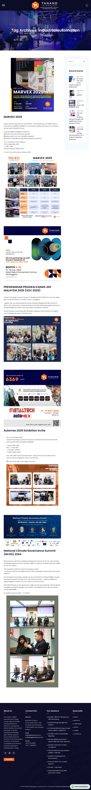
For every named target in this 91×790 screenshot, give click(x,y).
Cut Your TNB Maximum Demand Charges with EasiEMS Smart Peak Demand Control (76, 118)
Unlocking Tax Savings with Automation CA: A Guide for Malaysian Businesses (76, 134)
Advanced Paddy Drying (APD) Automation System (57, 772)
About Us (77, 720)
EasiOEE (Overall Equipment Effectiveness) (56, 757)
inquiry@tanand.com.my (33, 735)
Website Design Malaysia (63, 786)
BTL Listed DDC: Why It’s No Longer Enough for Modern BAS (76, 83)
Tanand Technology (30, 786)
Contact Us (77, 734)
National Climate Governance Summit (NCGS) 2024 (30, 552)
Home (76, 717)
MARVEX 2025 (13, 117)
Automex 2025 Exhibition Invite (24, 430)
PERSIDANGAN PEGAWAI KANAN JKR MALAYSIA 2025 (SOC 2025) (27, 288)
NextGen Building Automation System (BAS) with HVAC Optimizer (59, 740)
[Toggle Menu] (3, 5)
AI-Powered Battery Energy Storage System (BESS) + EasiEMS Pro (59, 729)
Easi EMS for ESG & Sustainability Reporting (58, 735)
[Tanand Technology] (45, 5)
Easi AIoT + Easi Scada (55, 767)
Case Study (77, 724)
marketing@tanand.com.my (34, 737)
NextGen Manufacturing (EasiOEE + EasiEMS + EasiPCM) (59, 752)
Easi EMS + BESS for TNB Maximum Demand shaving (58, 718)
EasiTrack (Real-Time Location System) (57, 763)
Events (76, 727)
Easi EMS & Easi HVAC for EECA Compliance (57, 746)
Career (76, 730)
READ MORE (9, 759)
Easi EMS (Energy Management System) (57, 724)
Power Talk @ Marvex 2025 (76, 106)
